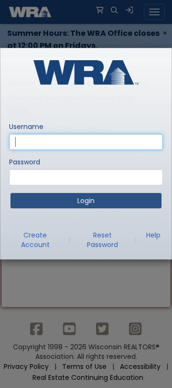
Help (153, 235)
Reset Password (102, 239)
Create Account (35, 239)
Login (86, 200)
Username (26, 126)
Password (24, 162)
